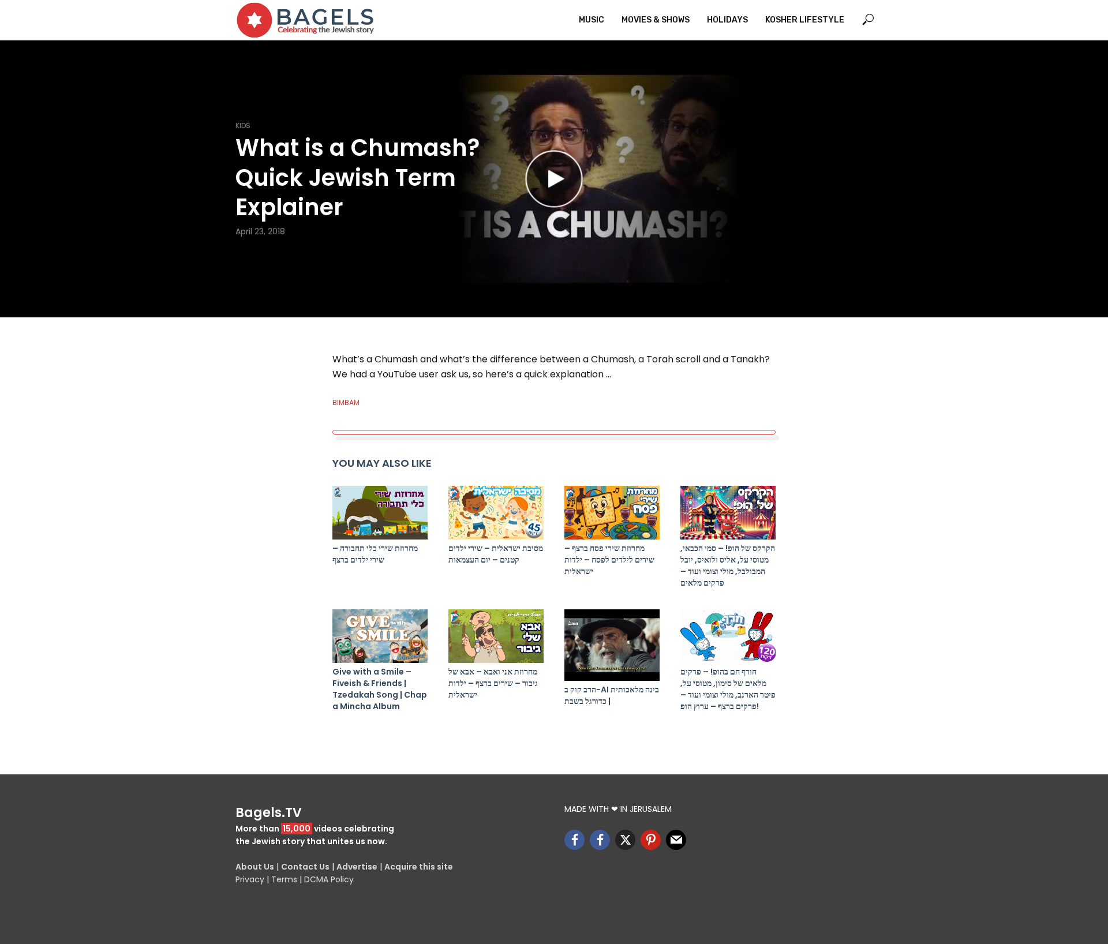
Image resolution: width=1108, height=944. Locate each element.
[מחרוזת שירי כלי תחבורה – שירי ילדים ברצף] (380, 513)
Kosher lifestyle (804, 20)
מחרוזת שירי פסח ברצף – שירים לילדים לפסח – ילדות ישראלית (609, 559)
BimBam (346, 402)
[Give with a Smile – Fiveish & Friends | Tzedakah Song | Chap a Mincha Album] (380, 636)
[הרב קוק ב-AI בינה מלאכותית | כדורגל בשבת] (612, 645)
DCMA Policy (329, 879)
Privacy (249, 879)
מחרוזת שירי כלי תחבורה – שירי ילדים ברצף (375, 553)
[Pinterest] (651, 840)
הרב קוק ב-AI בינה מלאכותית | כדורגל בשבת (611, 695)
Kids (242, 125)
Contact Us (305, 866)
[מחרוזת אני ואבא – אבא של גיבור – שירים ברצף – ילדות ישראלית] (496, 636)
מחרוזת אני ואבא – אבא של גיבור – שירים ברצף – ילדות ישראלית (493, 683)
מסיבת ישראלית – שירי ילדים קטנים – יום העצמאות (495, 553)
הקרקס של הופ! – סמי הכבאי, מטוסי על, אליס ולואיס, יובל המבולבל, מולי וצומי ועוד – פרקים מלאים (727, 565)
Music (591, 20)
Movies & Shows (656, 20)
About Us (254, 866)
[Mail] (676, 840)
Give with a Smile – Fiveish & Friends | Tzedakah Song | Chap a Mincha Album (379, 689)
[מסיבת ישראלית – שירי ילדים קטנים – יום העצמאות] (496, 513)
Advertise (356, 866)
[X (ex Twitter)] (625, 840)
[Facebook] (574, 840)
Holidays (727, 20)
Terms (284, 879)
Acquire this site (418, 866)
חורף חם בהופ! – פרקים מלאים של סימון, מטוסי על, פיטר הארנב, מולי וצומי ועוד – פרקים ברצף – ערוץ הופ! (728, 689)
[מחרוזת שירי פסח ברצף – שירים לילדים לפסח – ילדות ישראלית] (612, 513)
